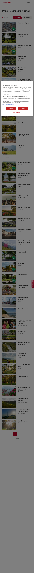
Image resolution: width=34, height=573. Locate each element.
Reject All (11, 108)
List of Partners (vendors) (8, 104)
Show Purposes (16, 112)
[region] (17, 98)
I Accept (23, 108)
